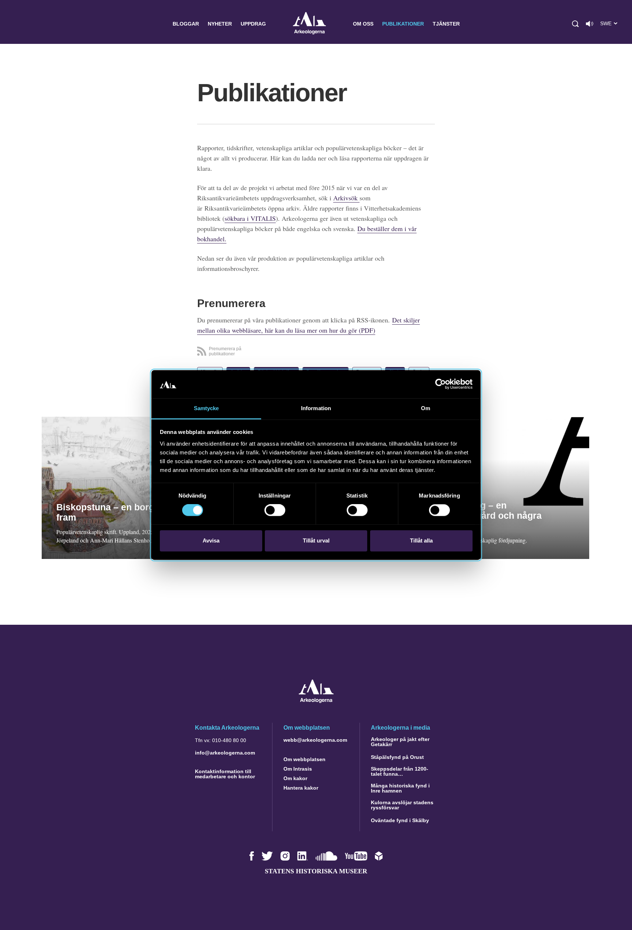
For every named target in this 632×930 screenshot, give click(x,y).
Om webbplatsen (304, 759)
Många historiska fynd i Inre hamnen (400, 788)
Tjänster (446, 24)
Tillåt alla (421, 540)
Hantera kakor (300, 787)
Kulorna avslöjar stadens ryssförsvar (402, 805)
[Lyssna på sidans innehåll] (589, 23)
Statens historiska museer (316, 871)
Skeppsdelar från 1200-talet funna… (399, 771)
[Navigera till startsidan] (316, 701)
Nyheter (220, 24)
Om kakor (295, 778)
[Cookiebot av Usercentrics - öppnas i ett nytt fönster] (441, 384)
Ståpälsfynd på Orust (397, 757)
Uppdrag (253, 24)
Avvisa (211, 540)
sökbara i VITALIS (250, 218)
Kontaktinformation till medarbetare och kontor (225, 774)
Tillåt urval (316, 540)
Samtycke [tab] (206, 408)
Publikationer (403, 24)
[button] (575, 23)
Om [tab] (425, 408)
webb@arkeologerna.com (315, 739)
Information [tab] (316, 408)
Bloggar (186, 24)
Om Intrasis (297, 768)
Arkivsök (346, 197)
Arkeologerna (309, 24)
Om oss (363, 24)
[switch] (274, 510)
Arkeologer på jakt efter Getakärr (400, 742)
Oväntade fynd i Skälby (400, 820)
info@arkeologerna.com (225, 752)
